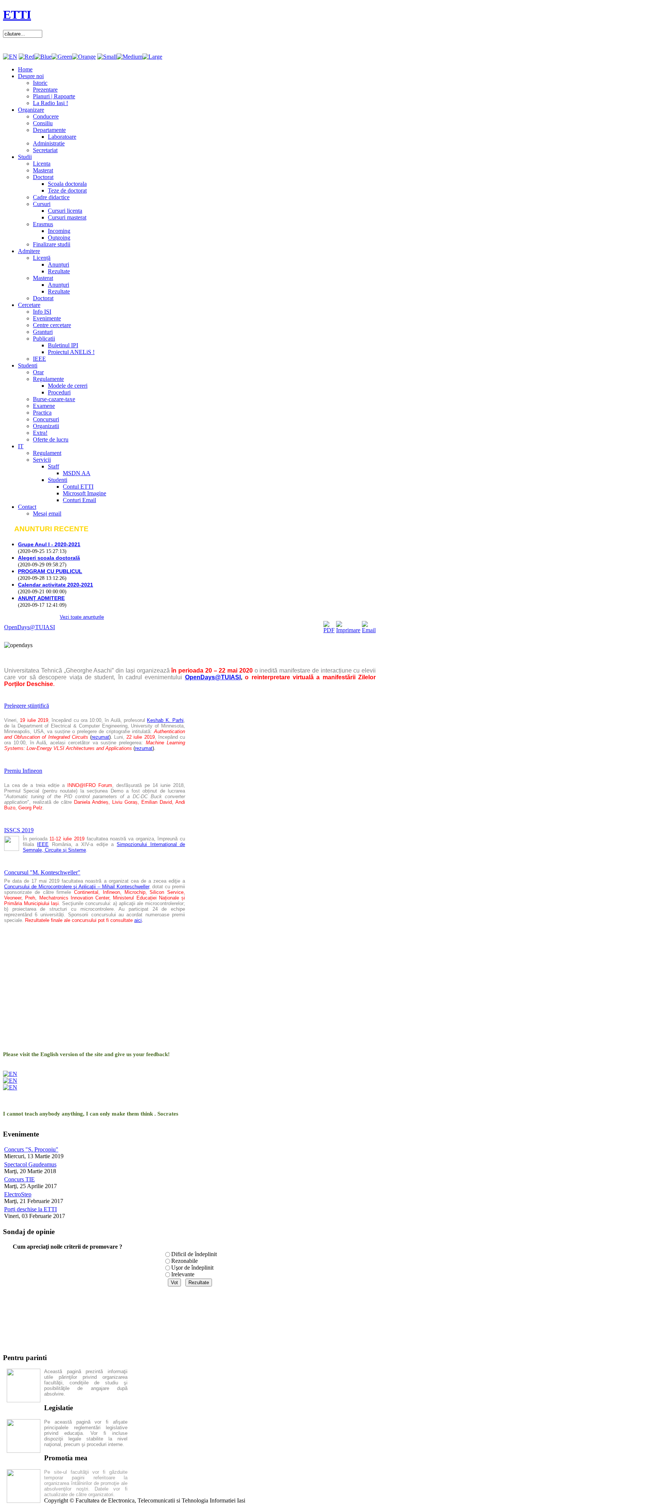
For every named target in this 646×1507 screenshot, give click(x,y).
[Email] (369, 630)
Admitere (29, 251)
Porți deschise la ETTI (30, 1209)
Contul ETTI (78, 486)
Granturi (43, 332)
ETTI (17, 14)
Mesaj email (47, 513)
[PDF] (329, 630)
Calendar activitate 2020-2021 (55, 585)
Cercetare (29, 305)
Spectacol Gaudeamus (30, 1164)
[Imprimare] (348, 630)
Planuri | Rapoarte (54, 96)
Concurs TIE (19, 1179)
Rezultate (59, 271)
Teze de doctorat (67, 190)
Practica (42, 412)
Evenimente (47, 318)
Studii (25, 157)
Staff (53, 466)
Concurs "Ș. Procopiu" (31, 1149)
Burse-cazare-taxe (54, 399)
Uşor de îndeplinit (192, 1267)
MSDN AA (76, 473)
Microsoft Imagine (84, 493)
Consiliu (43, 123)
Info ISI (42, 311)
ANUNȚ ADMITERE (41, 598)
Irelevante (182, 1274)
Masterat (43, 170)
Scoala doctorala (67, 184)
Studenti (27, 365)
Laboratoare (62, 136)
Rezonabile (184, 1261)
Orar (38, 372)
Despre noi (31, 76)
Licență (41, 258)
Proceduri (59, 392)
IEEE (39, 359)
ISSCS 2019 (19, 830)
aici (138, 920)
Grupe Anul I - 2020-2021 (49, 544)
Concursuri (46, 419)
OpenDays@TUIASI (29, 627)
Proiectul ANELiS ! (71, 352)
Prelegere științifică (26, 705)
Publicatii (44, 338)
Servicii (42, 459)
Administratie (49, 143)
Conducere (46, 116)
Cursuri (41, 204)
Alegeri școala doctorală (49, 558)
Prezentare (45, 89)
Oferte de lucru (50, 439)
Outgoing (59, 237)
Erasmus (43, 224)
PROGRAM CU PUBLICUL (50, 571)
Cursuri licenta (65, 210)
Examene (44, 406)
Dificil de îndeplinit (194, 1254)
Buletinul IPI (63, 345)
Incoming (59, 231)
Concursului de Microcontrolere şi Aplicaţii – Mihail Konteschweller (76, 886)
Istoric (40, 83)
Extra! (40, 433)
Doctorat (43, 177)
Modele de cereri (67, 385)
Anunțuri (58, 264)
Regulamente (48, 379)
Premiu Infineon (23, 771)
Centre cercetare (52, 325)
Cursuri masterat (67, 217)
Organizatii (46, 426)
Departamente (49, 130)
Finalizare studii (51, 244)
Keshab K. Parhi (165, 720)
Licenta (41, 163)
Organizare (31, 110)
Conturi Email (79, 500)
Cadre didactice (51, 197)
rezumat (100, 737)
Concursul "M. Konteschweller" (42, 872)
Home (25, 69)
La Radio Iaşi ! (50, 103)
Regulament (47, 453)
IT (21, 446)
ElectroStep (17, 1194)
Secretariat (45, 150)
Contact (27, 507)
